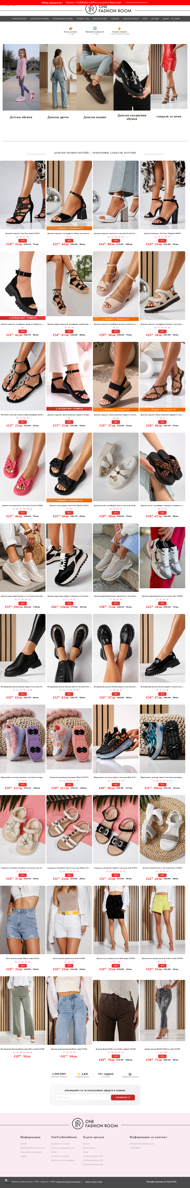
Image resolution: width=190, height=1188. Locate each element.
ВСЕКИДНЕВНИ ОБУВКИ (63, 19)
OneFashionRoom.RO (93, 1156)
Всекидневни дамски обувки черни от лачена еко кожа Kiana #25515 (163, 687)
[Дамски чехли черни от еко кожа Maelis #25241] (69, 467)
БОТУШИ (155, 19)
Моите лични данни (93, 1182)
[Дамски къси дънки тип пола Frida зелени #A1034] (162, 920)
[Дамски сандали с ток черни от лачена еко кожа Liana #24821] (69, 195)
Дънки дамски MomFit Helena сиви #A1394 (162, 1049)
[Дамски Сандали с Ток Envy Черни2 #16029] (162, 195)
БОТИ (145, 19)
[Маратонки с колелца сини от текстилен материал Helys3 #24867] (162, 739)
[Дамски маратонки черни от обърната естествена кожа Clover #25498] (69, 557)
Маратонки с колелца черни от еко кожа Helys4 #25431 (116, 777)
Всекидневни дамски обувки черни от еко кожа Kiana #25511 (116, 687)
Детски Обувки (100, 19)
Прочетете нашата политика (68, 1182)
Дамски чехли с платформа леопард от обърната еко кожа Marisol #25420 (163, 505)
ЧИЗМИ (166, 19)
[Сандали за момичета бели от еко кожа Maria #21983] (69, 829)
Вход (85, 1152)
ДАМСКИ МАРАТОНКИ (40, 19)
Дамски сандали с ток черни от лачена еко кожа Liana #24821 (69, 233)
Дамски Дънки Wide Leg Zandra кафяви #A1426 (116, 1049)
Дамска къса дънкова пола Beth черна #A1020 (116, 958)
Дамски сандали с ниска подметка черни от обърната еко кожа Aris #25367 (69, 415)
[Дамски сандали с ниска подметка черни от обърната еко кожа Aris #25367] (69, 376)
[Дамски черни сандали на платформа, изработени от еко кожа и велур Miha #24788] (69, 285)
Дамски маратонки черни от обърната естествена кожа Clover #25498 (69, 596)
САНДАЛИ (115, 19)
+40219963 (135, 1148)
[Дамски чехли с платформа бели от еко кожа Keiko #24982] (116, 467)
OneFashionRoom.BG (93, 1160)
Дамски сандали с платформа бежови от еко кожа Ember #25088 (163, 324)
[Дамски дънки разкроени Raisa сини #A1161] (69, 1010)
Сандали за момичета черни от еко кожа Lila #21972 (116, 868)
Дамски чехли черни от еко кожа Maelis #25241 (69, 505)
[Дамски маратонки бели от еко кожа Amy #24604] (162, 557)
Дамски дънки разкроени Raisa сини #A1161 (69, 1049)
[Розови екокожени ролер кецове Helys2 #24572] (69, 738)
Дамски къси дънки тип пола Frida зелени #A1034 (162, 958)
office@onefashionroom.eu (137, 2)
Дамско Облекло (131, 19)
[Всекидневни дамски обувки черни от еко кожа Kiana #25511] (116, 648)
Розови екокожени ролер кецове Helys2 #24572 (69, 777)
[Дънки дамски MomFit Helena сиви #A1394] (162, 1010)
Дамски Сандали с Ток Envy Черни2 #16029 (162, 233)
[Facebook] (132, 1156)
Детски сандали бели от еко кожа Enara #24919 (162, 868)
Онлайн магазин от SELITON (161, 1182)
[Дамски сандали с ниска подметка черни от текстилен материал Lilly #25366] (116, 376)
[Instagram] (138, 1156)
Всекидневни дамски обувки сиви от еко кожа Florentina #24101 (69, 687)
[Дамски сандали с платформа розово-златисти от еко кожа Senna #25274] (116, 285)
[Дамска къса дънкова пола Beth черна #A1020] (116, 920)
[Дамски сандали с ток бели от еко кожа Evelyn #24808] (116, 195)
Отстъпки (175, 19)
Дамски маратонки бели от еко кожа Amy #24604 (162, 596)
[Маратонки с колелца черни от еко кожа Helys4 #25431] (116, 739)
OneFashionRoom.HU (93, 1164)
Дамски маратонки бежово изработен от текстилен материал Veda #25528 (116, 596)
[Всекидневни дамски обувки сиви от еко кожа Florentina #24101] (69, 648)
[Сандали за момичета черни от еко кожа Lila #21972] (116, 829)
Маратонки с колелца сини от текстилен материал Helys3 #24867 (163, 777)
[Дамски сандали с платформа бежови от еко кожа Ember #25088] (162, 285)
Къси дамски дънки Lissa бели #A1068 (69, 958)
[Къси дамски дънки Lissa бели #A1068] (69, 920)
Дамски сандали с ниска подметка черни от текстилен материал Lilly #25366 (116, 415)
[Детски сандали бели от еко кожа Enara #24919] (162, 829)
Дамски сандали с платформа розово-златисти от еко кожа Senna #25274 (116, 324)
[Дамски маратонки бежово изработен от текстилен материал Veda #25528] (116, 557)
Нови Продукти (19, 19)
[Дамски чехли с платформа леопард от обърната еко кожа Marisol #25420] (162, 467)
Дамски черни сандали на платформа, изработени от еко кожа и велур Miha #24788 (69, 324)
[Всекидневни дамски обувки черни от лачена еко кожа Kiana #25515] (162, 648)
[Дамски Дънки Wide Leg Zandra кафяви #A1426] (116, 1010)
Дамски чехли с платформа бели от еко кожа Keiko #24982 (116, 505)
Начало (86, 1144)
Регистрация (89, 1148)
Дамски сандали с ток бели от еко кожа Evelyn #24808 (116, 233)
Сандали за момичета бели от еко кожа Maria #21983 (69, 868)
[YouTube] (145, 1156)
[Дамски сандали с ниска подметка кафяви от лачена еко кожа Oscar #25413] (162, 376)
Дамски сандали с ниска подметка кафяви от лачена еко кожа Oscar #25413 (163, 415)
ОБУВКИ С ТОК (83, 19)
